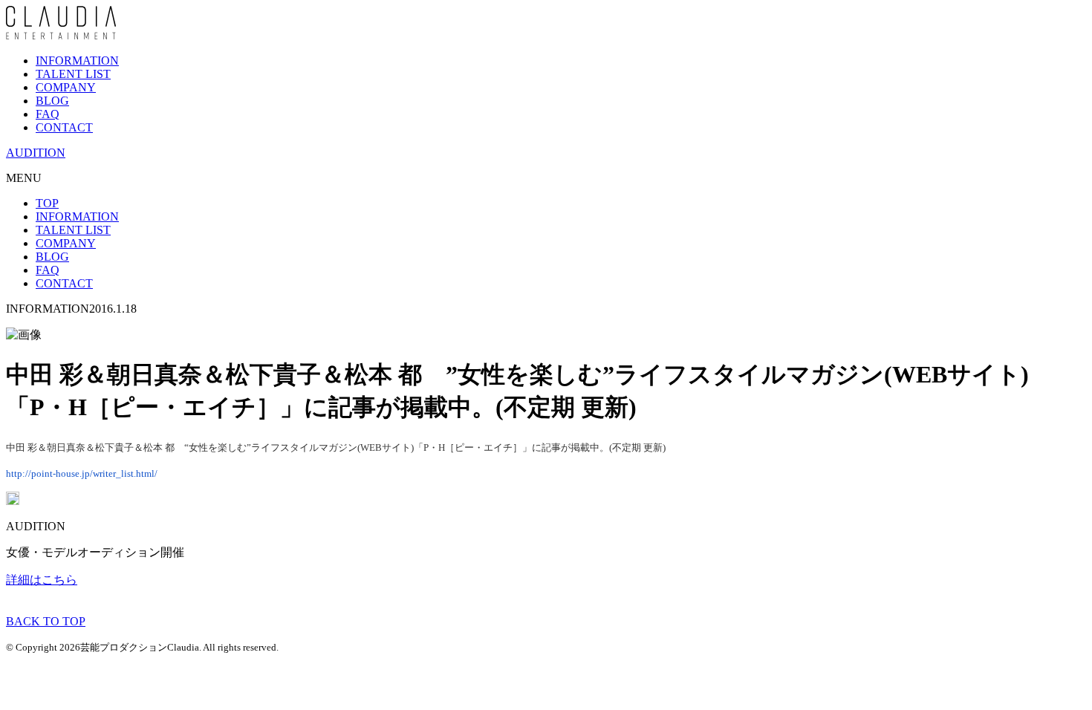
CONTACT (64, 127)
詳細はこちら (41, 579)
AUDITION (35, 152)
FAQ (47, 114)
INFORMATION (77, 60)
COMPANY (66, 87)
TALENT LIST (73, 74)
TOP (47, 203)
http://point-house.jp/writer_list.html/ (81, 473)
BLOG (52, 100)
